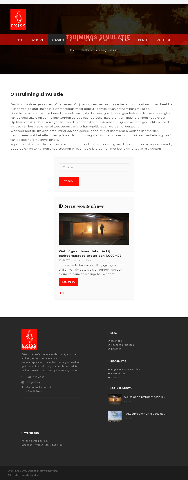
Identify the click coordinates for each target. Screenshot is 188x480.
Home (19, 39)
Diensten (57, 39)
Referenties (118, 374)
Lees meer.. (68, 282)
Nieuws (126, 39)
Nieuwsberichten (82, 260)
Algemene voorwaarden (125, 369)
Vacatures (165, 39)
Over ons (38, 39)
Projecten (107, 39)
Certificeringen (81, 39)
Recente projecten (122, 345)
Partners (116, 378)
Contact (144, 39)
